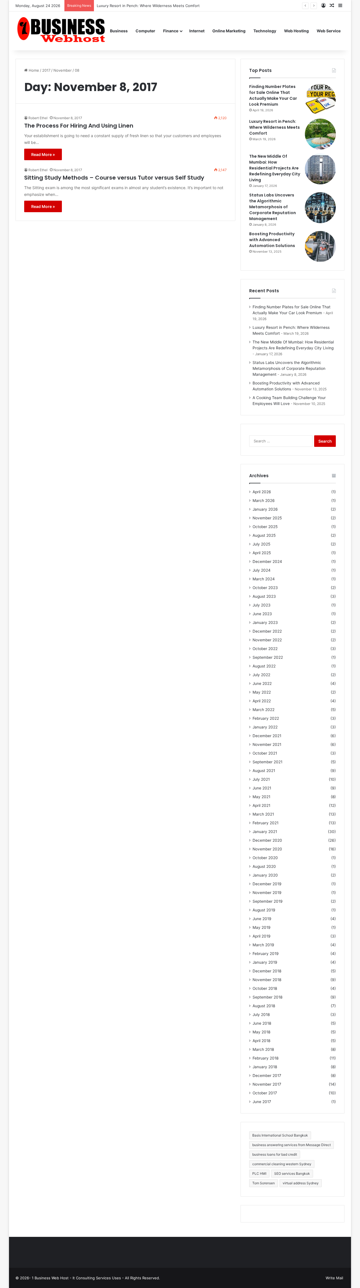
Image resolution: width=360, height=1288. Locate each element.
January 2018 (265, 1067)
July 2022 (261, 675)
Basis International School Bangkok (280, 1135)
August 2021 (264, 770)
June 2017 (262, 1101)
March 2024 (264, 579)
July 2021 (261, 779)
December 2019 (267, 884)
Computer (145, 30)
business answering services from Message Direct (291, 1145)
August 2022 (264, 666)
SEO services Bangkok (292, 1173)
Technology (264, 30)
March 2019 (263, 945)
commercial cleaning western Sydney (281, 1164)
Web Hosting (296, 30)
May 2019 (262, 927)
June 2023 (262, 614)
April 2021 (261, 805)
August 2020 (264, 866)
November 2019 (267, 892)
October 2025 (265, 526)
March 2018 (263, 1049)
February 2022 (266, 718)
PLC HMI (259, 1173)
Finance (170, 30)
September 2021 (267, 762)
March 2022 (263, 709)
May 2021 (261, 796)
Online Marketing (229, 30)
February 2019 (266, 953)
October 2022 (265, 648)
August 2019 (264, 910)
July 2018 (261, 1014)
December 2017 (267, 1075)
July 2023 (262, 605)
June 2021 (262, 788)
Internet (196, 30)
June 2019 (262, 918)
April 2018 (261, 1040)
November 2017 (267, 1084)
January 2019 (265, 962)
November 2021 (267, 744)
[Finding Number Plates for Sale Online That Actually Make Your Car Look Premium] (320, 99)
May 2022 (262, 692)
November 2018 (267, 979)
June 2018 (262, 1023)
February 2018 (265, 1058)
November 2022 (267, 640)
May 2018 (261, 1032)
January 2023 (265, 622)
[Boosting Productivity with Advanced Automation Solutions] (320, 246)
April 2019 (262, 936)
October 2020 (265, 857)
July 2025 (261, 544)
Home (33, 70)
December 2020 (267, 840)
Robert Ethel (38, 118)
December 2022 (267, 631)
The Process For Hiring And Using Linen (78, 126)
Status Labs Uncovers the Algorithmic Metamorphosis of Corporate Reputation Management (272, 206)
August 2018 (264, 1006)
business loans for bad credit (274, 1154)
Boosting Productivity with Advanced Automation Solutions (272, 239)
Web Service (329, 30)
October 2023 (265, 587)
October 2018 (265, 988)
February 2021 (265, 823)
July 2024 (262, 570)
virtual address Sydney (301, 1183)
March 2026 (264, 500)
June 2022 (262, 683)
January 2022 (265, 727)
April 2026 (262, 492)
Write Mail (334, 1278)
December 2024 (267, 561)
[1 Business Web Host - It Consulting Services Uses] (60, 30)
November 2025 (267, 518)
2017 (46, 70)
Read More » (43, 154)
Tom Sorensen (263, 1183)
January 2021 (265, 831)
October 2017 (265, 1093)
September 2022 (268, 657)
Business (119, 30)
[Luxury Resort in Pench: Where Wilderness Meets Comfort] (320, 134)
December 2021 (267, 736)
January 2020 (265, 875)
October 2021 (265, 753)
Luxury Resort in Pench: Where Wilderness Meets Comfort (274, 127)
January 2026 (265, 509)
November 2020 (267, 849)
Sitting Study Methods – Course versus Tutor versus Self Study (114, 178)
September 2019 (268, 901)
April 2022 (262, 701)
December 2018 (267, 971)
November (62, 70)
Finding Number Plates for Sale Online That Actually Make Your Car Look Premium (273, 95)
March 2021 (263, 814)
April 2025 (262, 553)
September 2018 (267, 997)
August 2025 (264, 535)
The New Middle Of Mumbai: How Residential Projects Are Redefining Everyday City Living (274, 168)
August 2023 (264, 596)
